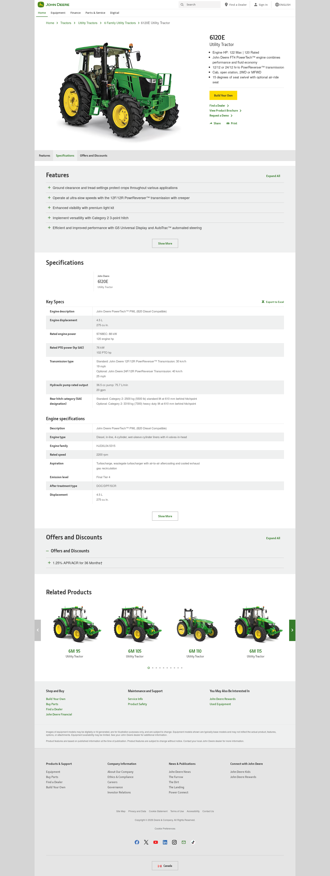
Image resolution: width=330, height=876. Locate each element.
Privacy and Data (137, 811)
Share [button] (217, 123)
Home (42, 12)
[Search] (182, 4)
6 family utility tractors (120, 23)
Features (44, 155)
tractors (65, 23)
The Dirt (174, 782)
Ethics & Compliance (120, 777)
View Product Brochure (223, 110)
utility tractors (87, 23)
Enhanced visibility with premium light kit (83, 208)
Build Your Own (223, 95)
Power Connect (178, 792)
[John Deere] (56, 5)
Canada (167, 866)
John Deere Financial (59, 714)
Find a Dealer (217, 105)
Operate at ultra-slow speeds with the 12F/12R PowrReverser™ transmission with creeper (121, 198)
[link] (283, 4)
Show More (165, 243)
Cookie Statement (158, 811)
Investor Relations (119, 792)
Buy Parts (52, 704)
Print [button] (234, 123)
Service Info (135, 699)
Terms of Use (177, 811)
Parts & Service (95, 12)
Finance (75, 12)
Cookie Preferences (165, 828)
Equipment (58, 12)
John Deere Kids (240, 772)
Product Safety (137, 704)
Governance (115, 787)
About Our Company (120, 772)
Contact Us (208, 811)
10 (181, 667)
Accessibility (193, 811)
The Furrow (176, 777)
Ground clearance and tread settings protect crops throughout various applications (115, 188)
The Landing (176, 787)
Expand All (273, 176)
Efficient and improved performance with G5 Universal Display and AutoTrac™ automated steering (127, 228)
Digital (114, 12)
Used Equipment (220, 704)
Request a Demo (219, 115)
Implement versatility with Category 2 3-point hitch (91, 218)
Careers (112, 782)
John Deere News (180, 772)
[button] (137, 842)
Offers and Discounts (93, 155)
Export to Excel (275, 302)
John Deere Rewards (223, 699)
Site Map (120, 811)
